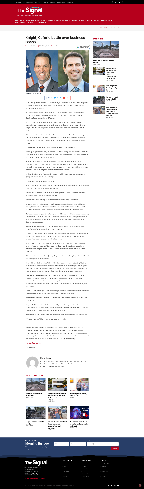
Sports (43, 20)
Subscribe (18, 2)
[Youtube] (119, 2)
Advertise (52, 2)
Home (16, 20)
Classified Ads (61, 2)
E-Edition (37, 2)
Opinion (95, 20)
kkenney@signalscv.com (34, 343)
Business (50, 20)
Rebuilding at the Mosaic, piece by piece (111, 88)
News (21, 20)
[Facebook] (112, 2)
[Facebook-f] (108, 485)
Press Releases (42, 23)
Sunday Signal (30, 23)
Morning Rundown (28, 2)
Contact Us (45, 2)
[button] (127, 20)
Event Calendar (85, 20)
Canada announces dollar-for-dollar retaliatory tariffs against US (79, 424)
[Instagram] (122, 2)
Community (75, 20)
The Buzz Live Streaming (32, 20)
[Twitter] (116, 2)
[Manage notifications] (140, 485)
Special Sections (20, 23)
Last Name (73, 441)
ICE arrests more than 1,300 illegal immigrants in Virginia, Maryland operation (112, 111)
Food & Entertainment (62, 20)
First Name (57, 441)
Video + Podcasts (105, 20)
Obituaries (70, 2)
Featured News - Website (116, 28)
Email (88, 441)
